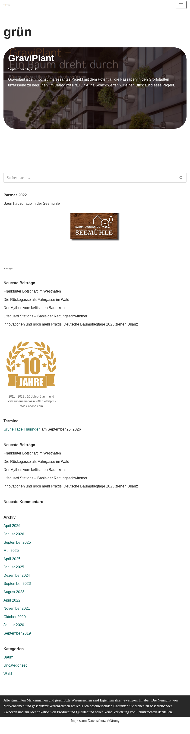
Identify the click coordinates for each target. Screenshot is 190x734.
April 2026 (11, 526)
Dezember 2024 (16, 575)
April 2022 (11, 600)
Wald (7, 674)
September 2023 (17, 584)
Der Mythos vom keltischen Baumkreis (34, 308)
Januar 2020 (13, 625)
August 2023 (13, 592)
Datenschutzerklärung (104, 721)
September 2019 (17, 633)
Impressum (79, 721)
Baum (8, 657)
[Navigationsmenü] (181, 5)
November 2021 (16, 608)
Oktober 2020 (14, 617)
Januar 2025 (13, 567)
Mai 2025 (11, 551)
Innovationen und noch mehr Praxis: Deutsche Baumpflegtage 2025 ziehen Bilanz (70, 324)
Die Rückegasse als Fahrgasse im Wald (36, 300)
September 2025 (17, 542)
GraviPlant (31, 58)
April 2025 (11, 559)
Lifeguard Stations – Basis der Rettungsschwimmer (45, 316)
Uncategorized (15, 665)
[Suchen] (181, 178)
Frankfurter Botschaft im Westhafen (32, 291)
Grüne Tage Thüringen (22, 429)
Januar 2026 (13, 534)
